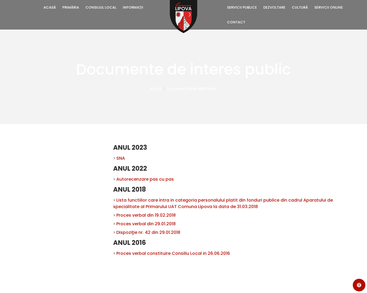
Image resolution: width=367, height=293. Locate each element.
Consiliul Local (100, 7)
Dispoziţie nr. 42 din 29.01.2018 (148, 232)
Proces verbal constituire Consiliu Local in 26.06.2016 (173, 253)
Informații (133, 7)
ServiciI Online (328, 7)
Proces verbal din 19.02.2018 (146, 215)
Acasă (50, 7)
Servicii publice (242, 7)
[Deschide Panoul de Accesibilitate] (359, 285)
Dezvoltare (274, 7)
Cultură (300, 7)
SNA (120, 158)
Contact (236, 22)
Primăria (70, 7)
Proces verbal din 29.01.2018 (146, 224)
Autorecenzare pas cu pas (145, 179)
